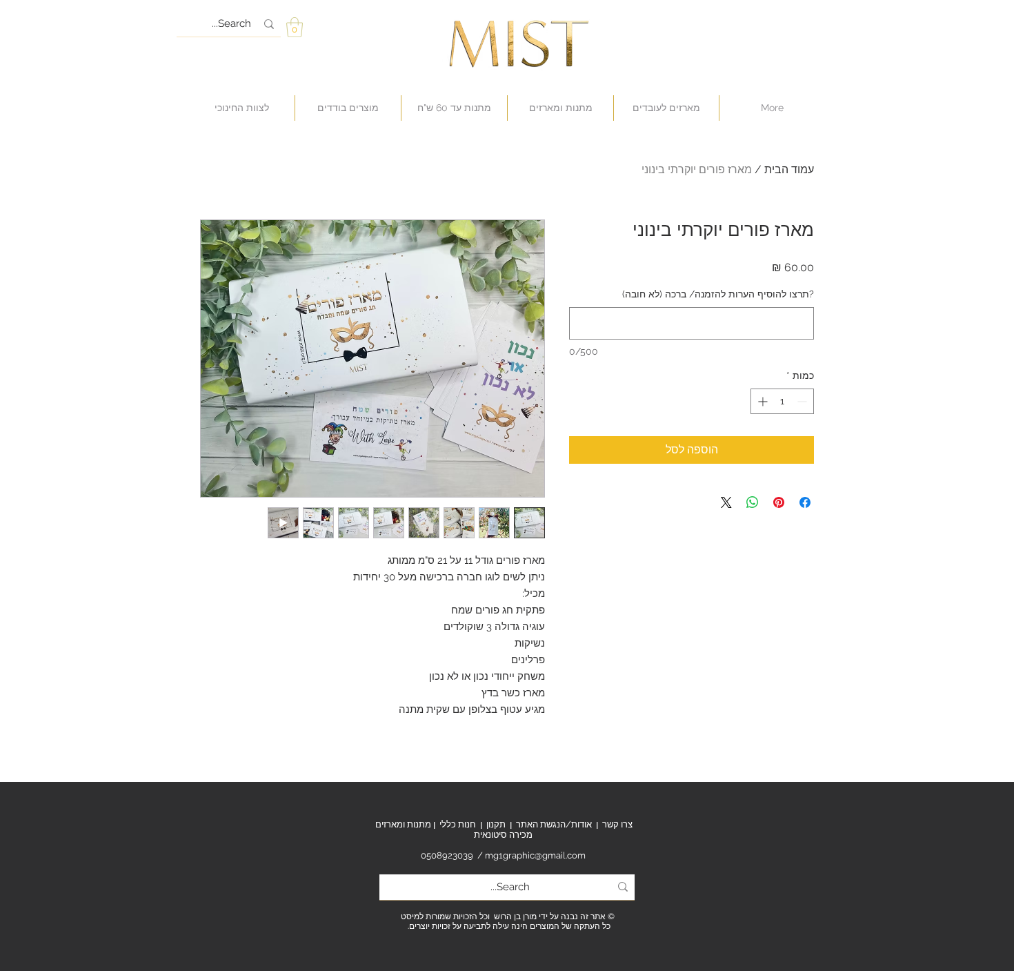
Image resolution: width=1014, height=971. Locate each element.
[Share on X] (726, 502)
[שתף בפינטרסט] (779, 502)
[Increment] (761, 401)
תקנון (496, 824)
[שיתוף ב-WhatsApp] (752, 502)
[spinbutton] (782, 401)
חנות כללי (457, 824)
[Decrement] (803, 401)
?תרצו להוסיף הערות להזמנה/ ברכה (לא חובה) (718, 294)
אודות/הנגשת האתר (554, 824)
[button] (294, 27)
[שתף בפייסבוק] (805, 502)
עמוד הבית (789, 169)
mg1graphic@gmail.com (535, 855)
